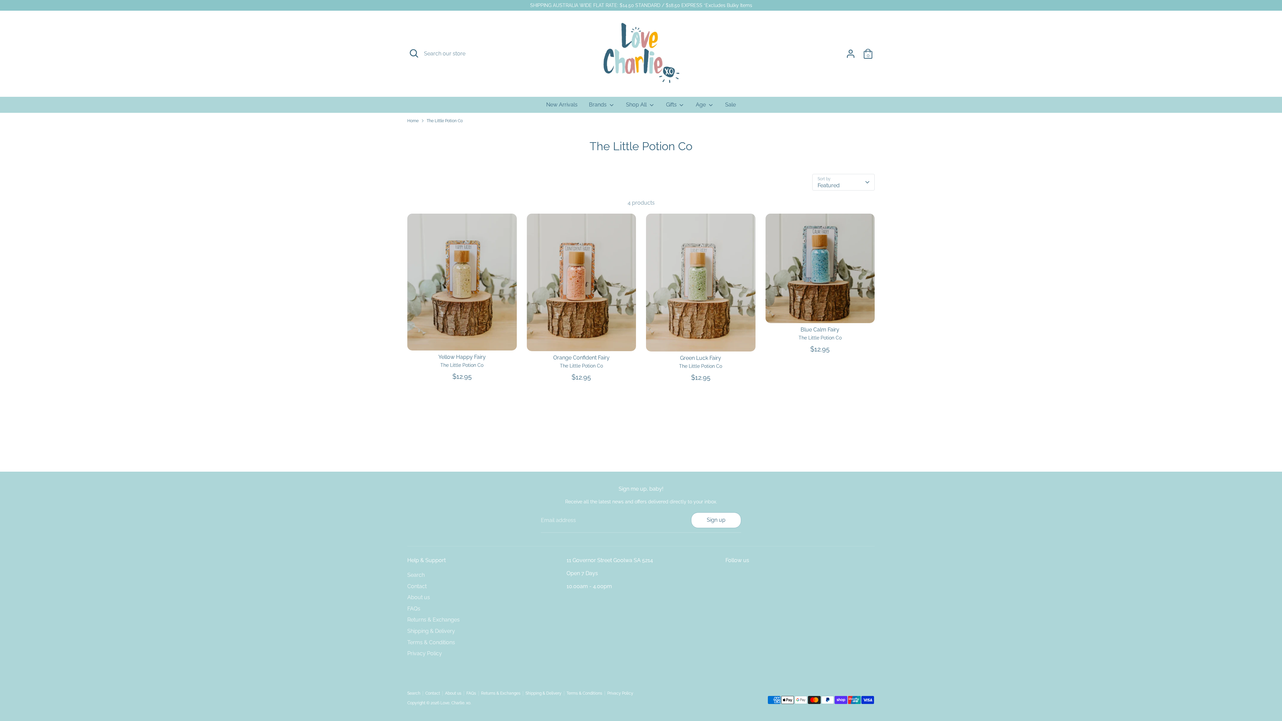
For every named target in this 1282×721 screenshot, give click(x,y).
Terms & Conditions (431, 642)
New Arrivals (562, 104)
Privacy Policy (424, 653)
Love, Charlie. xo (455, 703)
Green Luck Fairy (700, 358)
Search (416, 575)
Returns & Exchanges (433, 620)
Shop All (637, 104)
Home (413, 120)
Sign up (716, 520)
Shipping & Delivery (431, 631)
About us (418, 597)
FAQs (413, 609)
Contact (417, 586)
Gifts (672, 104)
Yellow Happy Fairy (462, 357)
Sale (730, 104)
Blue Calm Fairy (820, 329)
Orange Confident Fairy (581, 357)
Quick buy (462, 339)
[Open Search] (414, 53)
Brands (598, 104)
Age (701, 104)
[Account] (850, 53)
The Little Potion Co (445, 120)
